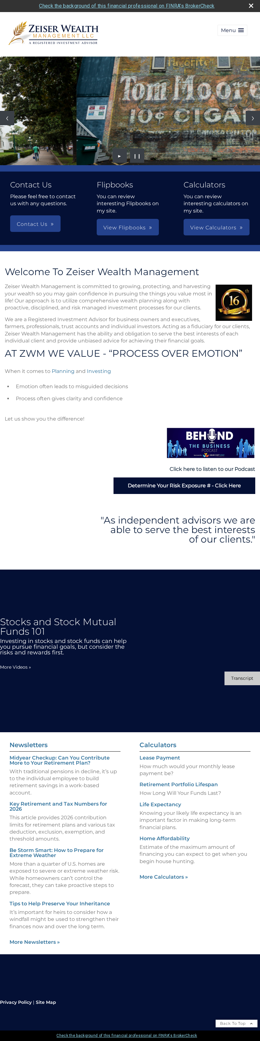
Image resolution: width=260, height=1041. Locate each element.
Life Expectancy (160, 804)
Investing (99, 371)
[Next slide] (253, 118)
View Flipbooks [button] (124, 228)
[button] (232, 30)
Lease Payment (160, 758)
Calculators (158, 745)
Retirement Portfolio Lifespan (179, 784)
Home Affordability (165, 838)
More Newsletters (35, 942)
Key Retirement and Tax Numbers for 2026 (58, 806)
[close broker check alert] (251, 5)
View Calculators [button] (213, 228)
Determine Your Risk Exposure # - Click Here (184, 486)
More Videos (15, 667)
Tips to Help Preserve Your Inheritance (60, 904)
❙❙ (137, 156)
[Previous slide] (7, 118)
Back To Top (233, 1023)
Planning (63, 371)
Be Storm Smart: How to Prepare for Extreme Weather (57, 852)
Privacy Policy (16, 1002)
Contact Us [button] (32, 224)
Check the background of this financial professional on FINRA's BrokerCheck (126, 6)
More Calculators (164, 877)
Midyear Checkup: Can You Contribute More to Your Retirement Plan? (60, 760)
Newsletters (29, 745)
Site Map (46, 1002)
